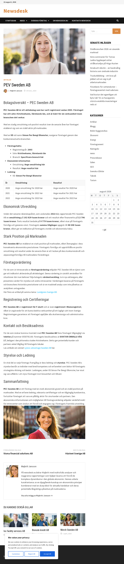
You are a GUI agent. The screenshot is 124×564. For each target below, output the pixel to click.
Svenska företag (39, 20)
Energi (93, 139)
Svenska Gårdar (97, 171)
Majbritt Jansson (16, 91)
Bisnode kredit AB (40, 530)
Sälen (92, 162)
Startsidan (10, 20)
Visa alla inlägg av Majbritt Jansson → (37, 495)
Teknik (93, 175)
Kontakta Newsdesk (81, 20)
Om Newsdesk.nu (60, 20)
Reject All (31, 554)
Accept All (47, 554)
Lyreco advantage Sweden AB (37, 347)
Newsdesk (16, 10)
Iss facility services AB (14, 531)
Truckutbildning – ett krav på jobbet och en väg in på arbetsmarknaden (103, 79)
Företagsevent (96, 144)
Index (22, 20)
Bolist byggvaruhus (98, 130)
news (92, 153)
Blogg (93, 126)
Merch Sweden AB (69, 529)
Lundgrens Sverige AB (47, 292)
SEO (92, 166)
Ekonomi (94, 135)
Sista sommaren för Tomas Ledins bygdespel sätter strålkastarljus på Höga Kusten (104, 60)
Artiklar (7, 80)
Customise (16, 554)
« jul (104, 229)
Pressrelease (96, 157)
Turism (93, 180)
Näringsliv (94, 148)
